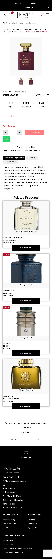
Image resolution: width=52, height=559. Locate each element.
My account (32, 528)
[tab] (14, 158)
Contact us (32, 524)
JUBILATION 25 (8, 396)
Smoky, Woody (26, 284)
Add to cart (34, 132)
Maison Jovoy (30, 3)
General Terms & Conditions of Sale (17, 548)
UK (38, 439)
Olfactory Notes (10, 162)
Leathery (28, 150)
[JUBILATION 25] (26, 373)
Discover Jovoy (9, 519)
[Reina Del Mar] (26, 268)
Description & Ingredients (14, 158)
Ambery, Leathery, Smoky (26, 231)
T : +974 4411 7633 (12, 496)
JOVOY (14, 439)
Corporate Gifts (9, 524)
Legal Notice (8, 540)
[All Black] (26, 321)
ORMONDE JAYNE (10, 95)
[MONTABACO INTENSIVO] (26, 215)
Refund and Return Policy (13, 552)
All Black (7, 343)
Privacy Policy (8, 544)
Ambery (18, 150)
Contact (18, 3)
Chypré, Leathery (26, 390)
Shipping (31, 519)
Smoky (37, 150)
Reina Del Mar (9, 290)
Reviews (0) (32, 158)
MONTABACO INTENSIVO (12, 237)
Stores (5, 528)
